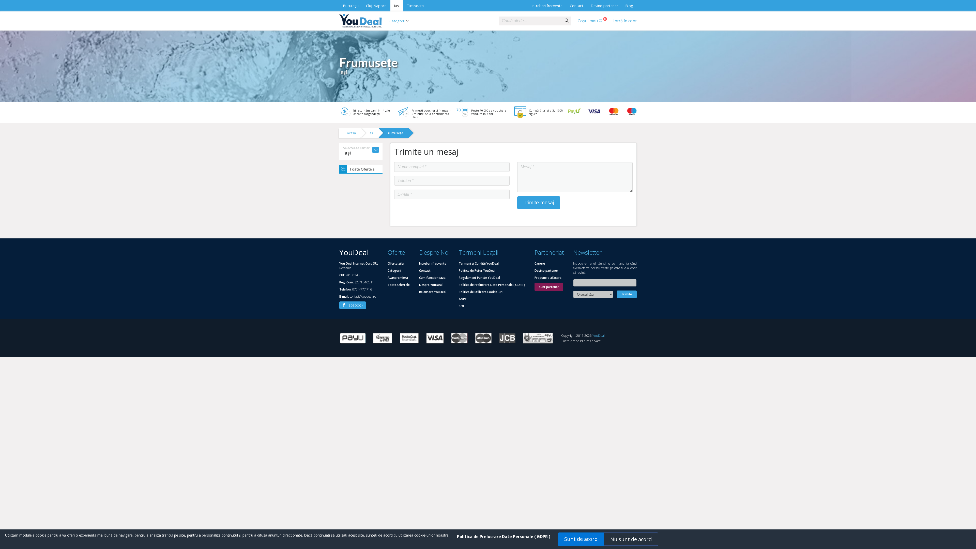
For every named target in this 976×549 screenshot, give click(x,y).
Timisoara (415, 5)
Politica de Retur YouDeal (477, 270)
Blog (629, 5)
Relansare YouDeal (432, 292)
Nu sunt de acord (631, 539)
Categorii (397, 21)
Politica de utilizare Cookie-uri (480, 292)
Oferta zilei (396, 263)
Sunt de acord (581, 539)
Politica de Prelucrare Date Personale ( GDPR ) (492, 285)
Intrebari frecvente (546, 5)
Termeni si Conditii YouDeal (479, 263)
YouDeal (598, 335)
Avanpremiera (398, 278)
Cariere (540, 263)
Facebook (354, 305)
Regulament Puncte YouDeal (479, 278)
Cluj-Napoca (376, 5)
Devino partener (604, 5)
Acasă (351, 133)
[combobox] (530, 21)
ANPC (463, 299)
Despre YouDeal (431, 285)
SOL (462, 306)
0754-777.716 (362, 289)
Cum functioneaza (432, 278)
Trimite (626, 294)
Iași (397, 5)
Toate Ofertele (362, 169)
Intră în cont (625, 21)
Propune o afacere (548, 278)
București (351, 5)
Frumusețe (395, 133)
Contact (576, 5)
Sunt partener (549, 287)
